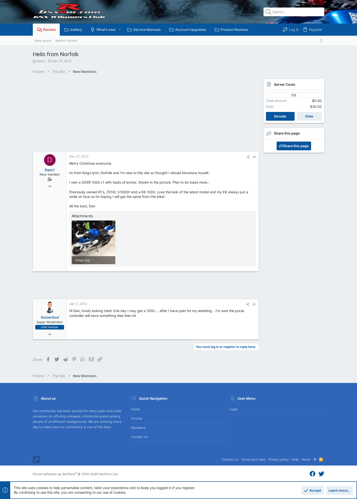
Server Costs (284, 84)
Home (135, 409)
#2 (254, 304)
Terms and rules (253, 459)
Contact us (139, 437)
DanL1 (40, 61)
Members (138, 428)
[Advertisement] (141, 115)
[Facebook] (312, 474)
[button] (119, 29)
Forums (136, 418)
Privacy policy (278, 459)
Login (234, 409)
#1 (254, 157)
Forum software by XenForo (76, 474)
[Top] (315, 459)
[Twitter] (321, 474)
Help (295, 459)
